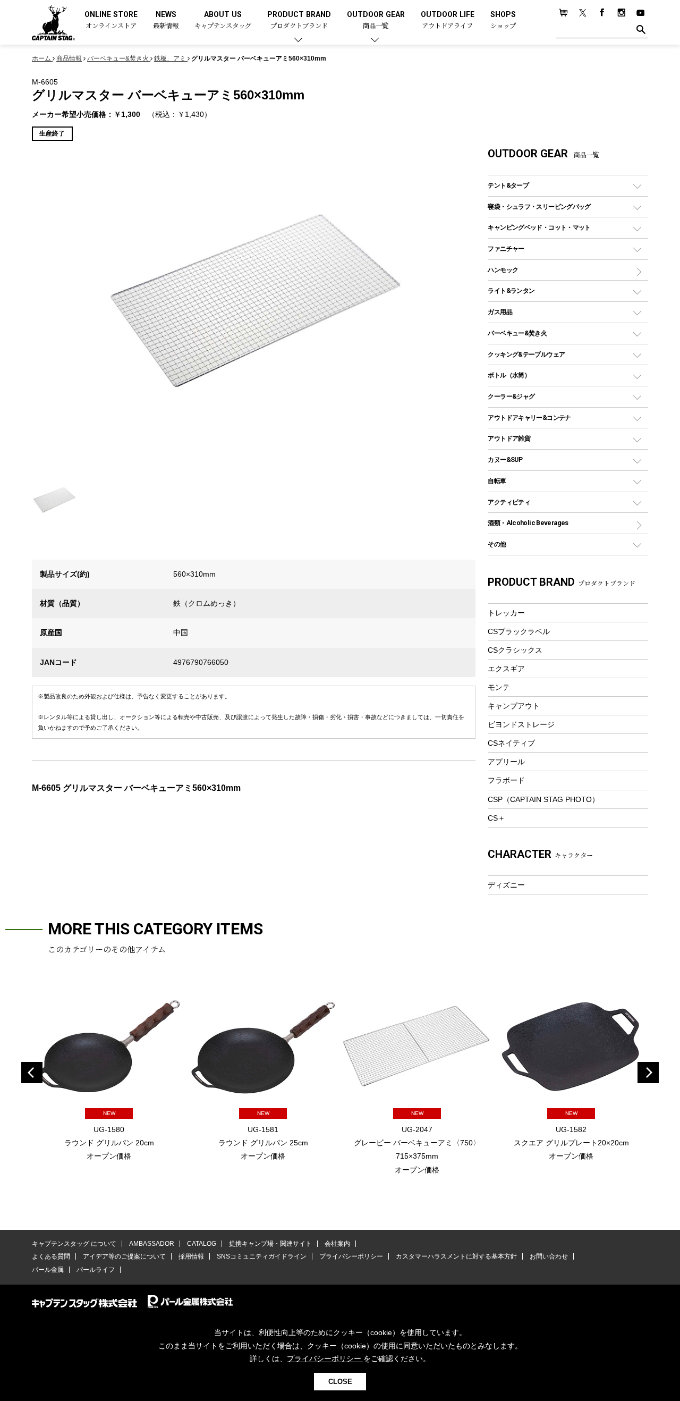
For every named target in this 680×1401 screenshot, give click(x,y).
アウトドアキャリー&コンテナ (529, 417)
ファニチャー (506, 248)
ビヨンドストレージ (521, 724)
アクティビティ (509, 502)
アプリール (506, 761)
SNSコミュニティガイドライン (262, 1256)
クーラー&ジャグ (511, 396)
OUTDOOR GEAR (376, 20)
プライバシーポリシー (351, 1256)
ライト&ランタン (511, 290)
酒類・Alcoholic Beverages (528, 523)
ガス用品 (500, 312)
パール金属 (48, 1269)
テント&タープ (508, 185)
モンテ (499, 687)
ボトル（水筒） (509, 375)
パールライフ (95, 1269)
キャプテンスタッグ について (74, 1243)
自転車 (497, 481)
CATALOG (201, 1243)
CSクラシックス (515, 650)
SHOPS (503, 20)
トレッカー (506, 613)
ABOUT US (222, 20)
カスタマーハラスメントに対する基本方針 (456, 1256)
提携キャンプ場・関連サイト (270, 1243)
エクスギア (506, 668)
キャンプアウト (514, 706)
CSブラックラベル (519, 631)
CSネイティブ (511, 743)
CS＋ (496, 818)
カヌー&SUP (505, 459)
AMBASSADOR (151, 1243)
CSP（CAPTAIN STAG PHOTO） (543, 799)
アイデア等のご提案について (124, 1256)
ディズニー (506, 885)
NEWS (165, 20)
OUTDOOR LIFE (447, 20)
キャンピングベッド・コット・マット (539, 227)
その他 (497, 544)
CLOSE (340, 1382)
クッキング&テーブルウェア (526, 354)
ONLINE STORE (111, 20)
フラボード (506, 780)
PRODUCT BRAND (299, 20)
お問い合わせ (549, 1256)
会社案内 (337, 1243)
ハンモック (503, 270)
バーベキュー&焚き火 (517, 333)
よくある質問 (51, 1256)
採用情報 (191, 1256)
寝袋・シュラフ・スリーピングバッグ (539, 206)
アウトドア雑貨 (509, 438)
